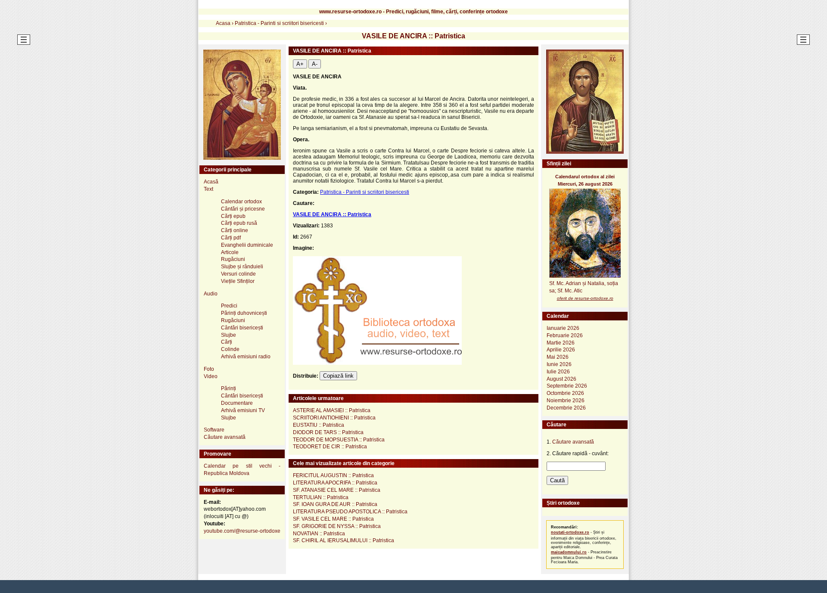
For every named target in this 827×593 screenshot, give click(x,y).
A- (314, 64)
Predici (229, 306)
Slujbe (228, 335)
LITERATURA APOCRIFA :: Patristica (335, 483)
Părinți (228, 388)
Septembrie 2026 (567, 386)
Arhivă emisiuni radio (245, 357)
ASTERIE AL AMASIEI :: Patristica (331, 410)
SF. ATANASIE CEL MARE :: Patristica (336, 490)
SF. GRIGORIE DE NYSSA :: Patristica (337, 526)
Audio (211, 294)
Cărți (226, 342)
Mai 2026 (558, 357)
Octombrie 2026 (565, 393)
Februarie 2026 (565, 335)
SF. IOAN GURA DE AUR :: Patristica (335, 504)
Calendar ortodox (241, 202)
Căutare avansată (225, 437)
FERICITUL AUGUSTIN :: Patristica (333, 475)
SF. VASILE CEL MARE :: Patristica (333, 519)
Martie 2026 (561, 343)
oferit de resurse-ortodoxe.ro (585, 298)
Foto (209, 369)
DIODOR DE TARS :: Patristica (328, 432)
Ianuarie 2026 (563, 328)
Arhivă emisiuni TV (243, 410)
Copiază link (338, 376)
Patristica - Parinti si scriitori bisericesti (364, 192)
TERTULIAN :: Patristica (320, 497)
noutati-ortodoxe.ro (570, 532)
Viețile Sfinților (238, 281)
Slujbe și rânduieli (242, 267)
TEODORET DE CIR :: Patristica (330, 447)
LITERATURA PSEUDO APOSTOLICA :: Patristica (350, 512)
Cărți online (234, 230)
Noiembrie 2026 (565, 400)
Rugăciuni (233, 259)
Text (208, 189)
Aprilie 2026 (561, 350)
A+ (300, 64)
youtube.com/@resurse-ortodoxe (242, 531)
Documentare (237, 403)
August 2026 (561, 379)
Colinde (230, 349)
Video (211, 376)
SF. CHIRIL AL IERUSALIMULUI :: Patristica (343, 540)
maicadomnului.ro (569, 552)
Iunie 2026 (559, 364)
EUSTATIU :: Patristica (318, 425)
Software (214, 430)
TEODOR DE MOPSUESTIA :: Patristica (339, 440)
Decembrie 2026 (566, 408)
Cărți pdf (231, 238)
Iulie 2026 (558, 372)
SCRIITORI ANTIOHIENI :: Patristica (334, 418)
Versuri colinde (238, 274)
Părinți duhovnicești (244, 313)
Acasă (211, 182)
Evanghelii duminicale (247, 245)
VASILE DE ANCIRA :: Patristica (332, 214)
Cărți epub (233, 216)
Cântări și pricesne (243, 209)
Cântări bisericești (242, 328)
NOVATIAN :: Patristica (319, 534)
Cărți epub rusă (239, 223)
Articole (230, 252)
